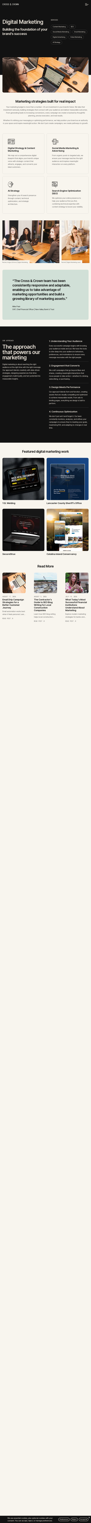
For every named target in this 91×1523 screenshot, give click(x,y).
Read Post (6, 618)
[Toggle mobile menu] (87, 4)
